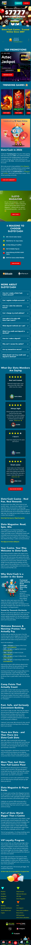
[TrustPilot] (15, 933)
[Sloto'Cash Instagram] (20, 928)
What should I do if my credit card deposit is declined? (14, 356)
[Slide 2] (15, 79)
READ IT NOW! (15, 214)
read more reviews (15, 489)
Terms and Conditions (22, 910)
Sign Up (18, 3)
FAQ (17, 905)
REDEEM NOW (17, 72)
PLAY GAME (7, 113)
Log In (26, 3)
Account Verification (6, 908)
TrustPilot (3, 899)
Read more (17, 420)
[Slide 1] (13, 79)
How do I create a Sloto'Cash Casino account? (12, 294)
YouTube (5, 173)
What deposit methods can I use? (13, 326)
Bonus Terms (19, 913)
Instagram (27, 171)
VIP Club (18, 896)
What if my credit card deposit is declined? (13, 332)
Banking (3, 905)
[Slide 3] (18, 79)
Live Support (19, 908)
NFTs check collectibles (22, 917)
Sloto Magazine (25, 166)
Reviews (3, 891)
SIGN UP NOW (15, 263)
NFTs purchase (20, 915)
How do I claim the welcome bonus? (12, 307)
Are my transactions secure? (12, 349)
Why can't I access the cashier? (13, 344)
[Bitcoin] (7, 274)
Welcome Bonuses (21, 894)
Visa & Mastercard (6, 910)
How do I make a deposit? (11, 338)
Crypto (3, 913)
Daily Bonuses (20, 891)
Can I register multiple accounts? (13, 300)
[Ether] (23, 274)
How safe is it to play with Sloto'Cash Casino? (11, 319)
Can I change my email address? (13, 313)
